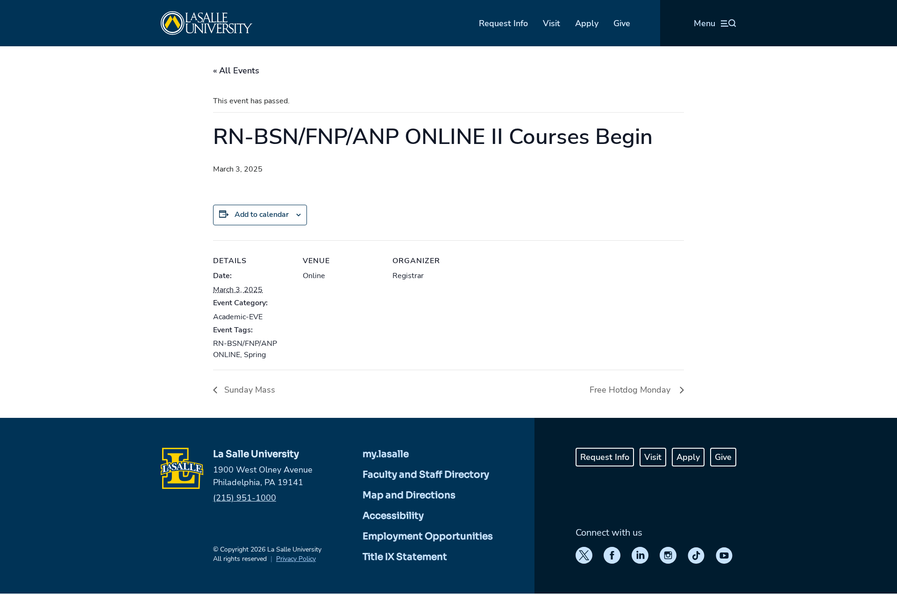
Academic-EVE (238, 317)
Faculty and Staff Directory (426, 474)
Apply (586, 23)
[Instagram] (668, 555)
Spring (255, 355)
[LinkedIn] (640, 555)
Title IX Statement (405, 557)
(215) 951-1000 (244, 497)
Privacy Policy (296, 558)
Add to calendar (262, 214)
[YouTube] (724, 555)
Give (621, 23)
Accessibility (393, 516)
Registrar (408, 276)
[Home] (206, 23)
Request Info (503, 23)
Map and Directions (409, 495)
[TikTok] (696, 555)
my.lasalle (386, 454)
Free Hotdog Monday (632, 389)
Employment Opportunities (428, 536)
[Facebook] (612, 555)
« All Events (236, 70)
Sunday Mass (248, 389)
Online (314, 276)
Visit (551, 23)
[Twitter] (584, 555)
